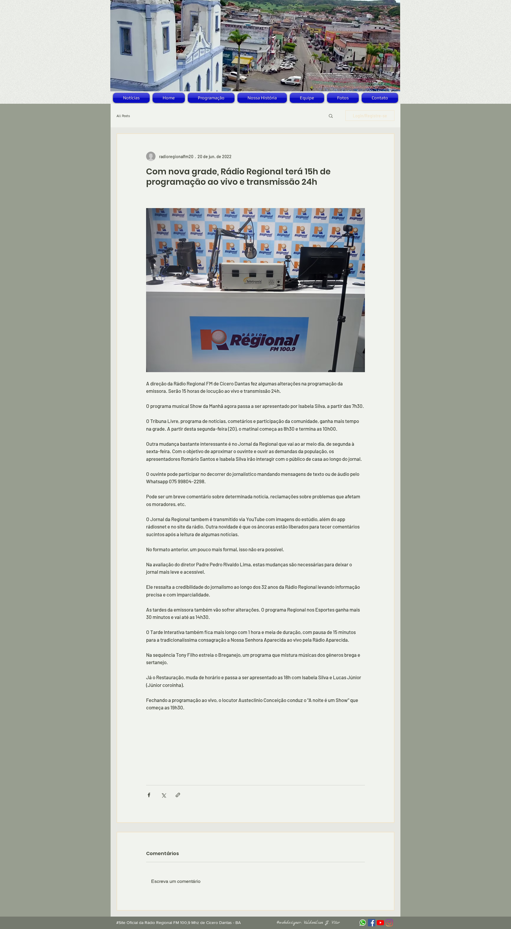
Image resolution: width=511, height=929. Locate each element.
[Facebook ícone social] (371, 922)
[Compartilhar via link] (178, 795)
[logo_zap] (362, 922)
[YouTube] (380, 922)
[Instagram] (389, 922)
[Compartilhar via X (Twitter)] (163, 795)
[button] (331, 115)
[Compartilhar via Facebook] (149, 795)
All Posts (123, 116)
